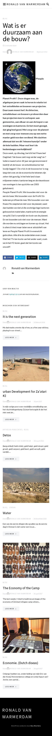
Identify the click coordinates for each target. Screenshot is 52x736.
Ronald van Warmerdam (26, 4)
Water (7, 513)
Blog (5, 19)
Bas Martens (36, 726)
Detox (7, 435)
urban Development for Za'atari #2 (24, 393)
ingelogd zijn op (14, 294)
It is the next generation (19, 316)
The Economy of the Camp (21, 588)
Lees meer (9, 337)
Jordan (12, 507)
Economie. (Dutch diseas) (20, 663)
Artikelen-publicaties (12, 430)
